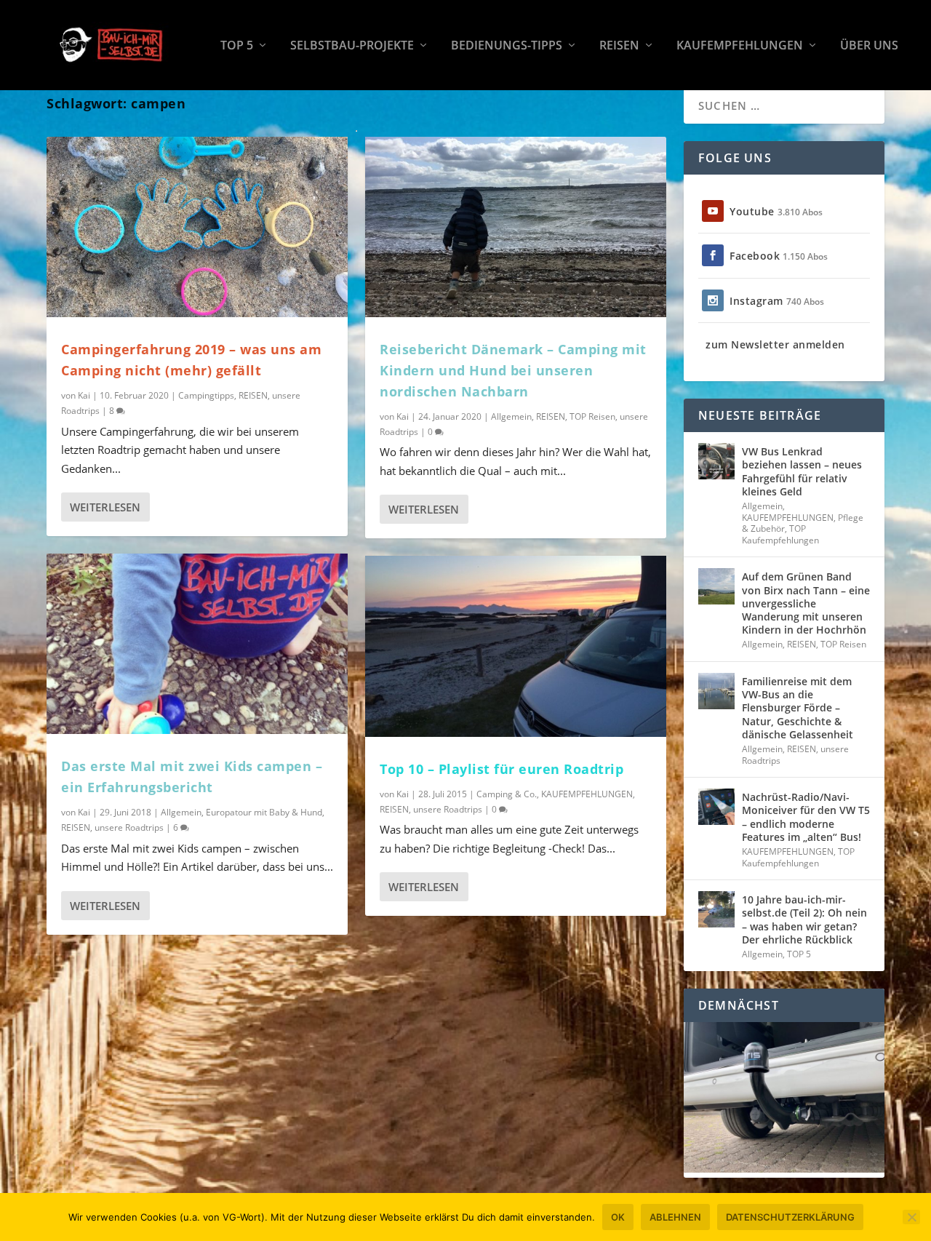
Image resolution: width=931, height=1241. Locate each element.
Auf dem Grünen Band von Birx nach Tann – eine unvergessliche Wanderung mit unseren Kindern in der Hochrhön (806, 603)
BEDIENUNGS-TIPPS (506, 46)
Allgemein (181, 812)
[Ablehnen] (911, 1217)
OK (618, 1217)
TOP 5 (236, 46)
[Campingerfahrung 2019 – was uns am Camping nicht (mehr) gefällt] (197, 227)
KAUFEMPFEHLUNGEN (739, 46)
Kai (84, 395)
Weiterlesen (105, 507)
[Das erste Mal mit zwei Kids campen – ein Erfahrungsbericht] (197, 644)
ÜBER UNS (869, 46)
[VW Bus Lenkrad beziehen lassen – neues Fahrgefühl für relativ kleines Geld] (716, 461)
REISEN (619, 46)
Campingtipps (206, 395)
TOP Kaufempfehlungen (780, 534)
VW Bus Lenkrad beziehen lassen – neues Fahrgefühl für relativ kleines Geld (802, 471)
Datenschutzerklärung (790, 1217)
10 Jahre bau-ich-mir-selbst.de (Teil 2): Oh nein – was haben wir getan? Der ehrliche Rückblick (804, 919)
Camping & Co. (506, 794)
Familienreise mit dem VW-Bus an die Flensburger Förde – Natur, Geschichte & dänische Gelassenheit (797, 707)
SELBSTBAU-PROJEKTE (352, 46)
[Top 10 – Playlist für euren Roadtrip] (515, 646)
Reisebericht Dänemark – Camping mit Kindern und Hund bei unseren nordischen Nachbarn (513, 370)
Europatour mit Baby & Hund (264, 812)
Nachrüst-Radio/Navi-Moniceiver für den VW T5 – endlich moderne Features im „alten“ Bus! (806, 817)
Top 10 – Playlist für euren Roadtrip (501, 769)
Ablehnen (675, 1217)
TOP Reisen (592, 416)
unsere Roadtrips (129, 827)
